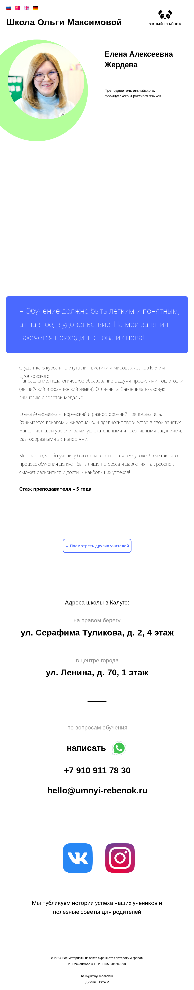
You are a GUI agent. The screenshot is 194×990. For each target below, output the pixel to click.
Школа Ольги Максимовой (64, 22)
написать (86, 748)
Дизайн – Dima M (97, 982)
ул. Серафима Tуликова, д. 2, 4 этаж (97, 632)
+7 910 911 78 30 (97, 770)
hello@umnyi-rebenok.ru (97, 790)
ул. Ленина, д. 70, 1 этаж (97, 672)
